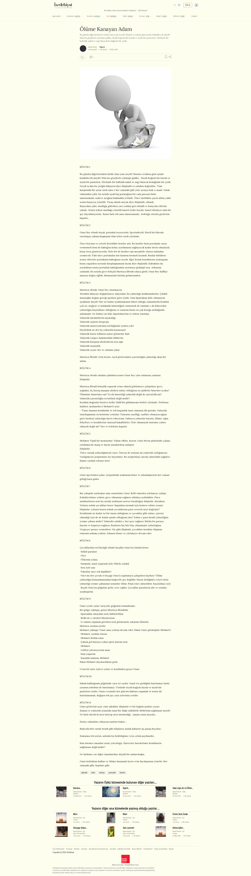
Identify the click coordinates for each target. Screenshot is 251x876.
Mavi (125, 814)
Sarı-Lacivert (128, 827)
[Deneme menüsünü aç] (101, 16)
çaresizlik (112, 773)
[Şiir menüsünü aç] (117, 16)
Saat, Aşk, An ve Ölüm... (183, 788)
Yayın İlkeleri (137, 849)
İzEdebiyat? (148, 849)
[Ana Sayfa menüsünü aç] (61, 16)
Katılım (77, 849)
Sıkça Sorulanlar (160, 849)
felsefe (122, 773)
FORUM (194, 16)
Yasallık (113, 849)
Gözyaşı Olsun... (80, 827)
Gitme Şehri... (178, 827)
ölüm (93, 773)
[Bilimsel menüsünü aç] (186, 16)
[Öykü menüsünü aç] (134, 16)
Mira (75, 814)
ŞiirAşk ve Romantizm (79, 832)
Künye (171, 849)
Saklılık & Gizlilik (123, 849)
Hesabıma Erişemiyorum (98, 849)
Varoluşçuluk (92, 49)
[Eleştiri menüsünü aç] (168, 16)
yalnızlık (84, 773)
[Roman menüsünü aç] (151, 16)
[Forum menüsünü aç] (197, 16)
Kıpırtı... (126, 788)
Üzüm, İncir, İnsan (180, 814)
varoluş (101, 773)
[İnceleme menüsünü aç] (81, 16)
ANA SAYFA (56, 16)
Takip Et (102, 47)
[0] (82, 57)
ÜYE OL (187, 5)
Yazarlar (69, 849)
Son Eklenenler (58, 849)
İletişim (84, 849)
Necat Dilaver (92, 47)
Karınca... (77, 788)
